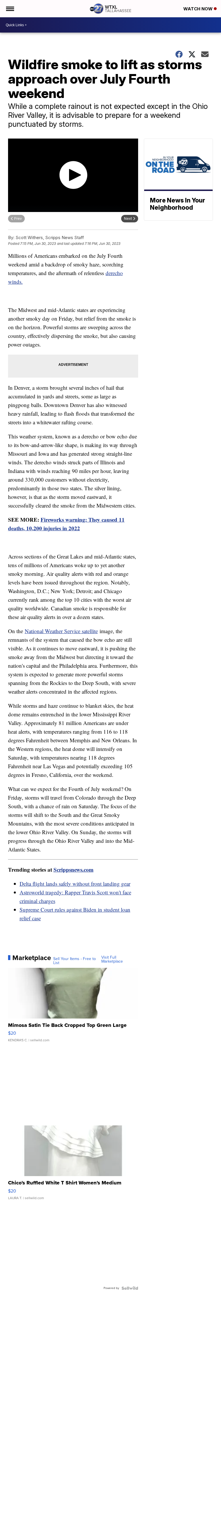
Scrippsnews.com (74, 869)
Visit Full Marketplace (112, 959)
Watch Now (198, 9)
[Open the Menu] (9, 8)
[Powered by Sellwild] (129, 1288)
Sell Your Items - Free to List (74, 961)
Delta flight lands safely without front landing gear (75, 883)
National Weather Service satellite (61, 631)
